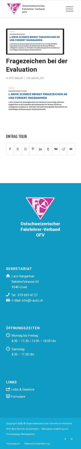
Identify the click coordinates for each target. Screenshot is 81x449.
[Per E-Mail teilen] (71, 149)
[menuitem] (69, 9)
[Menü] (69, 9)
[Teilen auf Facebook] (10, 149)
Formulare (17, 397)
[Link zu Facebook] (65, 439)
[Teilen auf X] (17, 149)
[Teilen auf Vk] (55, 149)
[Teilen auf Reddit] (63, 149)
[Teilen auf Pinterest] (33, 149)
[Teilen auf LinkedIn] (40, 149)
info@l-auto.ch (32, 300)
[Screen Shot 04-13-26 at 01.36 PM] (35, 42)
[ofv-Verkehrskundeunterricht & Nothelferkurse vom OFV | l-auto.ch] (33, 9)
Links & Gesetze (22, 389)
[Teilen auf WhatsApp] (25, 149)
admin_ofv (37, 78)
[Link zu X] (71, 439)
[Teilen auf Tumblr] (48, 149)
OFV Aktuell (16, 78)
